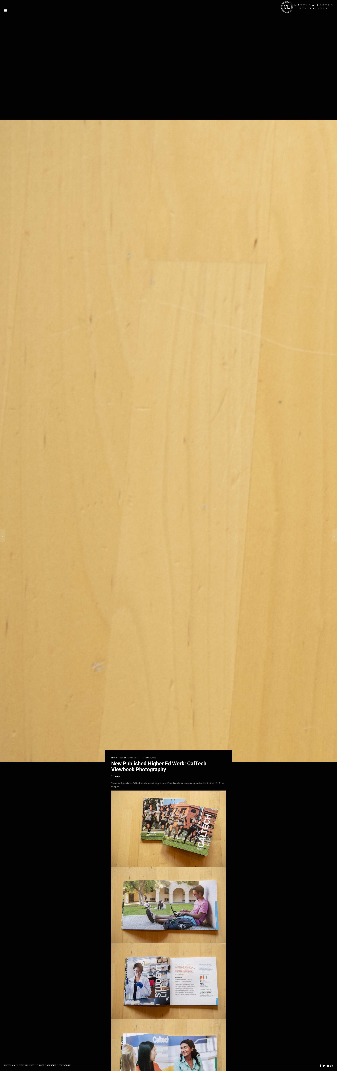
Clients (40, 1065)
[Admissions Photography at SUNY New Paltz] (334, 535)
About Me (51, 1065)
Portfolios (9, 1065)
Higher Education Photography (124, 758)
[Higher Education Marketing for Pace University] (2, 535)
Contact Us (64, 1065)
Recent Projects (26, 1065)
